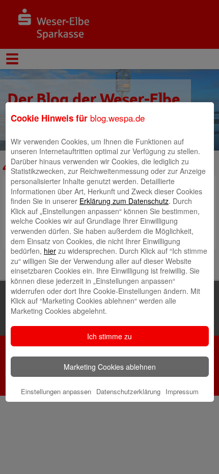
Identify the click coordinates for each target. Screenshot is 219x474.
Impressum (182, 391)
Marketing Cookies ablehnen (110, 367)
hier (50, 251)
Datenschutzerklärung (128, 391)
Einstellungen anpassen (56, 391)
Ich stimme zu (109, 336)
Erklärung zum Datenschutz (124, 201)
